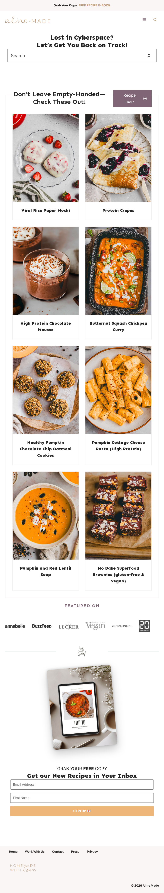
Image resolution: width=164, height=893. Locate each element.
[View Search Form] (155, 19)
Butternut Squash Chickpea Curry (118, 326)
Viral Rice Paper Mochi (45, 210)
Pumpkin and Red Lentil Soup (45, 571)
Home (13, 851)
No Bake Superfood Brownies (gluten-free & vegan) (118, 574)
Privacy (92, 851)
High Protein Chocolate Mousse (45, 326)
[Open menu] (144, 19)
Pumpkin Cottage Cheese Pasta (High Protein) (118, 445)
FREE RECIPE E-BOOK (94, 5)
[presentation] (46, 158)
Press (75, 851)
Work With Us (35, 851)
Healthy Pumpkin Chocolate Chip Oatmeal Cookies (46, 449)
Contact (58, 851)
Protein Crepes (118, 210)
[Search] (148, 56)
